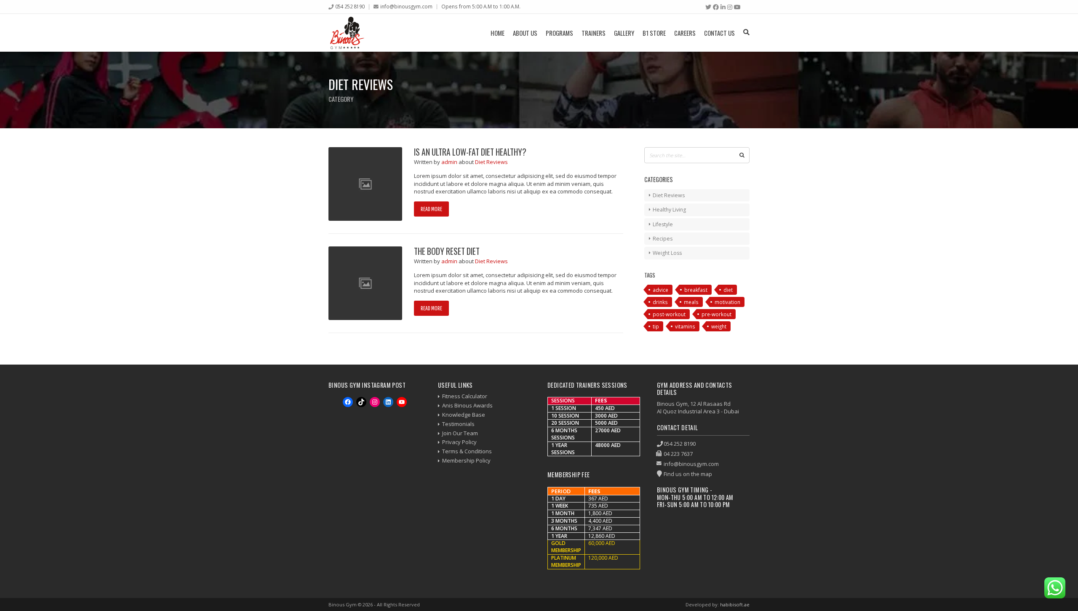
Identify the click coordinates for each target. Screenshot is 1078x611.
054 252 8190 (350, 6)
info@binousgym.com (406, 6)
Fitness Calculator (464, 396)
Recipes (662, 238)
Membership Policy (466, 460)
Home (497, 32)
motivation (727, 302)
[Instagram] (729, 7)
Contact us (719, 32)
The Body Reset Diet (447, 251)
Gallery (624, 32)
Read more (431, 208)
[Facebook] (716, 7)
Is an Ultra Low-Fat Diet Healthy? (470, 152)
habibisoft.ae (735, 604)
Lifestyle (663, 224)
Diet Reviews (491, 162)
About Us (525, 32)
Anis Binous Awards (467, 405)
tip (656, 326)
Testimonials (458, 424)
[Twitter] (708, 7)
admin (450, 162)
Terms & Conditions (467, 451)
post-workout (669, 314)
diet (728, 289)
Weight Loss (667, 253)
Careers (685, 32)
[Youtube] (737, 7)
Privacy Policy (459, 442)
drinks (660, 302)
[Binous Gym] (347, 32)
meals (691, 302)
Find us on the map (688, 474)
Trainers (594, 32)
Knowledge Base (463, 414)
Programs (559, 32)
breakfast (695, 289)
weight (718, 326)
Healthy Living (669, 209)
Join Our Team (460, 433)
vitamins (685, 326)
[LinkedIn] (723, 7)
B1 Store (654, 32)
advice (660, 289)
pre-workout (716, 314)
